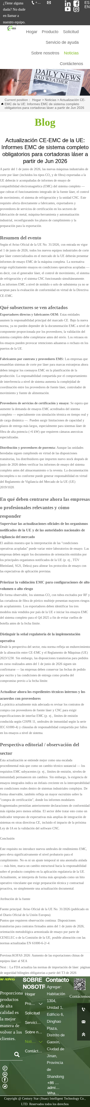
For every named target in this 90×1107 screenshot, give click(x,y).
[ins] (67, 3)
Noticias (50, 100)
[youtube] (67, 9)
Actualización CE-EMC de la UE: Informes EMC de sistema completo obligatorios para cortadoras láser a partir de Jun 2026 (45, 104)
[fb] (76, 3)
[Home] (11, 28)
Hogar (36, 100)
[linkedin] (76, 9)
